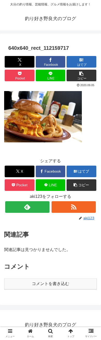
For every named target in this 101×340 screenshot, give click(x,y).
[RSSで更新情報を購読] (74, 207)
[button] (81, 75)
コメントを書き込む (50, 283)
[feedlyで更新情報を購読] (27, 207)
